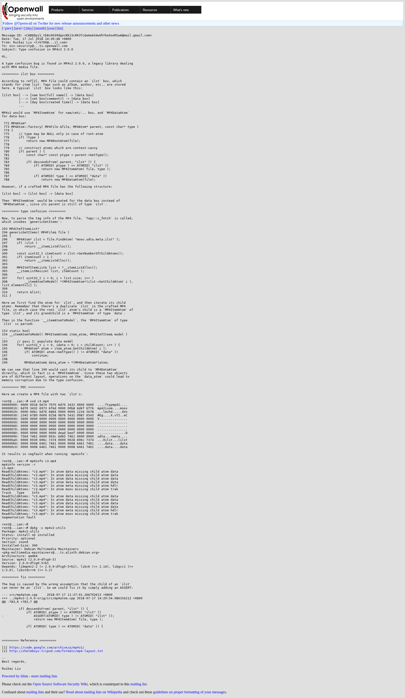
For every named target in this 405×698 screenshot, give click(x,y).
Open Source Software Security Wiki (60, 684)
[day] (29, 28)
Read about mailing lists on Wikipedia (94, 692)
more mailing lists (44, 676)
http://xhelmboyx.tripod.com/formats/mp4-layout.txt (56, 651)
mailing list (138, 684)
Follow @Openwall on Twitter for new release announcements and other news (61, 23)
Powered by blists (15, 676)
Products (57, 10)
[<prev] (7, 28)
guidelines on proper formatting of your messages (189, 692)
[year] (51, 28)
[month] (40, 28)
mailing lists (35, 692)
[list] (59, 28)
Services (88, 10)
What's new (181, 10)
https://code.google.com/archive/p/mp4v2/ (46, 647)
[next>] (19, 28)
